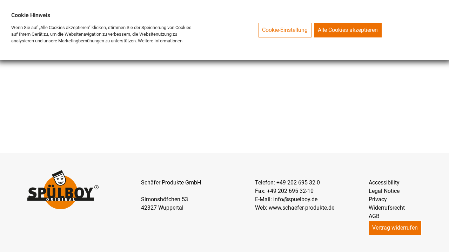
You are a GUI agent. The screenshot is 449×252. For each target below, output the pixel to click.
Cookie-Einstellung (285, 30)
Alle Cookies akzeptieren (348, 30)
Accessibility (384, 182)
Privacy (378, 199)
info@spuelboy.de (295, 199)
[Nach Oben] (443, 246)
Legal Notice (384, 191)
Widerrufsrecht (387, 207)
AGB (374, 216)
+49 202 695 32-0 (298, 182)
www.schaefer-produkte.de (301, 207)
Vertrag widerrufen (395, 227)
